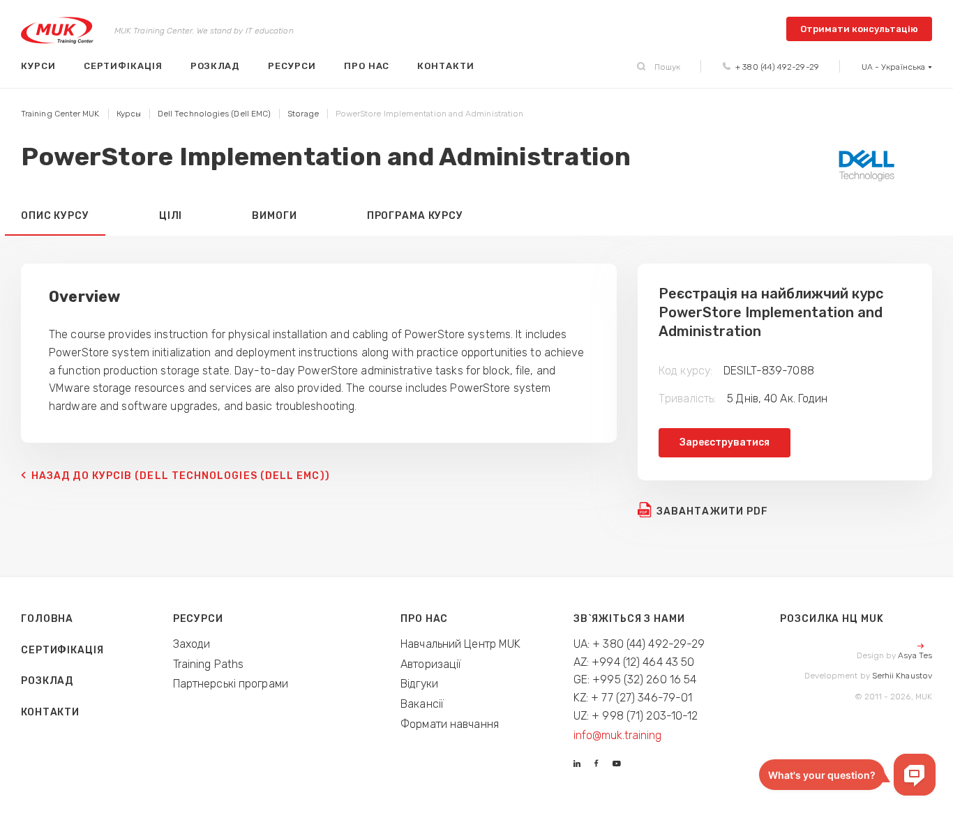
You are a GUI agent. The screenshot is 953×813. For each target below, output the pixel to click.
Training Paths (208, 664)
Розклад (215, 65)
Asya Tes (915, 655)
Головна (47, 619)
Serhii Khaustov (902, 676)
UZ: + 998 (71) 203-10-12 (635, 715)
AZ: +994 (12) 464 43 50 (634, 662)
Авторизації (430, 664)
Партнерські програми (230, 683)
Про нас (367, 65)
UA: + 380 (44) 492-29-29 (639, 644)
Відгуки (419, 683)
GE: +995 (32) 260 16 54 (635, 679)
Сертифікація (123, 65)
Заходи (192, 644)
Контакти (445, 65)
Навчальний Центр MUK (460, 644)
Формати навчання (449, 724)
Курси (38, 65)
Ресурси (292, 65)
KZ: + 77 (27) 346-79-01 (633, 697)
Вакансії (422, 704)
